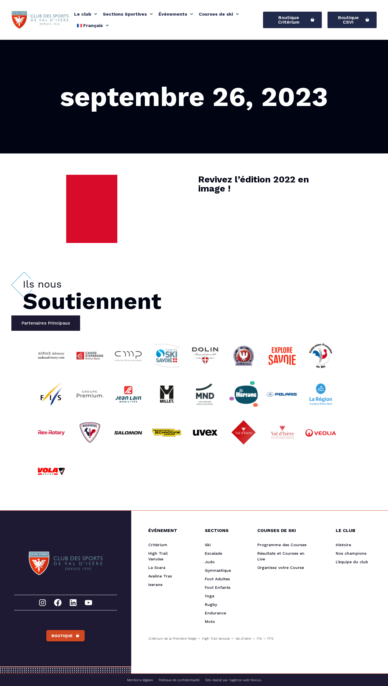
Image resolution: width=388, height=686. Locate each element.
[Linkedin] (73, 602)
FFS (270, 639)
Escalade (213, 553)
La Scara (156, 567)
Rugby (211, 604)
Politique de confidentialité (178, 680)
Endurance (215, 613)
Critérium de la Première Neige (172, 639)
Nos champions (351, 553)
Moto (210, 621)
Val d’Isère (243, 639)
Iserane (155, 584)
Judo (210, 562)
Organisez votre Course (280, 567)
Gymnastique (218, 570)
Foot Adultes (217, 579)
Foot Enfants (217, 587)
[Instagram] (42, 602)
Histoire (343, 544)
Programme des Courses (281, 544)
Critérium (157, 544)
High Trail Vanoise (158, 556)
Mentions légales (140, 680)
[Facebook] (58, 602)
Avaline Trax (160, 576)
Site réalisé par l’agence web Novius (233, 680)
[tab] (45, 323)
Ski (208, 544)
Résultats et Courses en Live (280, 556)
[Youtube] (88, 602)
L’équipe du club (352, 562)
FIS (259, 639)
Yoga (209, 596)
